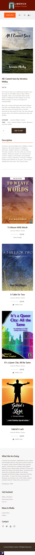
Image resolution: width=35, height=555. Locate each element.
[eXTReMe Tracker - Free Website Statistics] (2, 553)
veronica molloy (7, 124)
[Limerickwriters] (17, 5)
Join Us (4, 501)
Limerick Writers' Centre (17, 120)
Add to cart (18, 130)
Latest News (6, 513)
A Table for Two (17, 294)
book (9, 122)
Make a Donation (7, 497)
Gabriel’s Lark (17, 429)
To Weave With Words (17, 227)
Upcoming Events (7, 499)
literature (29, 122)
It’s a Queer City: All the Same (17, 362)
